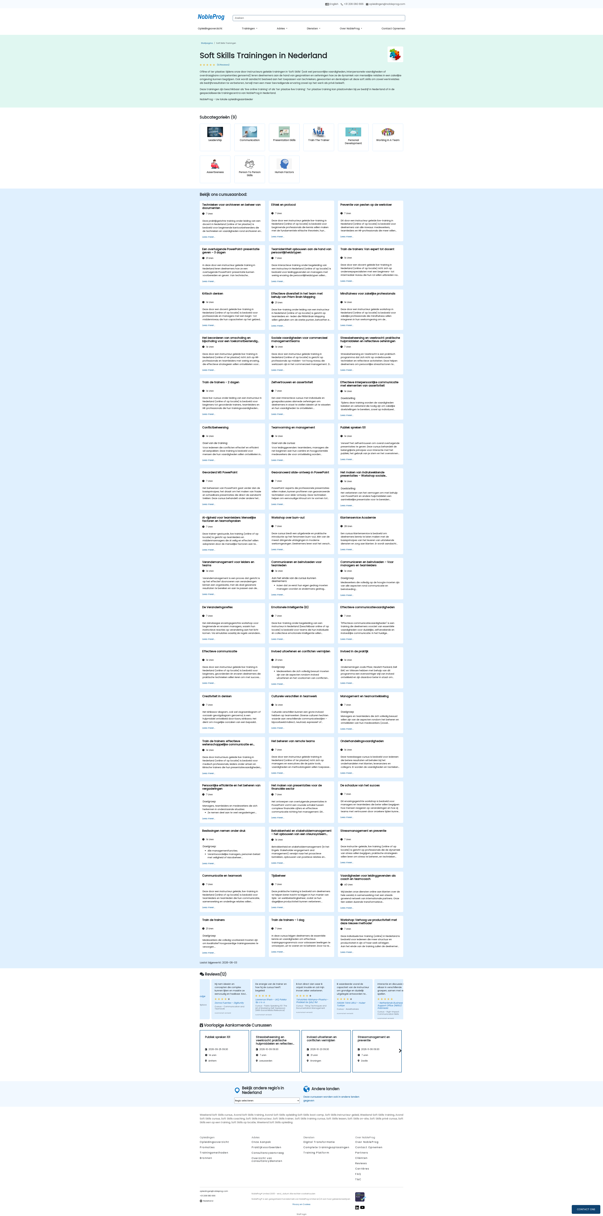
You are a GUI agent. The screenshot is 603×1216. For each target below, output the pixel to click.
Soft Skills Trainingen (226, 43)
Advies (281, 28)
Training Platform (316, 1152)
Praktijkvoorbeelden (266, 1147)
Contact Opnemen (393, 28)
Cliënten (361, 1158)
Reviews (361, 1163)
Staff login (302, 1214)
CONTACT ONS (586, 1209)
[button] (399, 1051)
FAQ (358, 1174)
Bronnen (206, 1158)
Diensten (312, 28)
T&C (358, 1179)
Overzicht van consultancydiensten (267, 1159)
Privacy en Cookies (301, 1204)
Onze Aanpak (261, 1142)
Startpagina (207, 43)
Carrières (362, 1168)
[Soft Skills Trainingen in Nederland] (214, 16)
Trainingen (248, 28)
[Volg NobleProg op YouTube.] (362, 1207)
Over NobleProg (350, 28)
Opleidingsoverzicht (210, 28)
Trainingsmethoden (214, 1152)
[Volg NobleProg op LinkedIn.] (357, 1207)
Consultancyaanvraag (268, 1152)
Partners (361, 1152)
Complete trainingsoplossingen (326, 1147)
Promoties (207, 1147)
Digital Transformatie (319, 1142)
